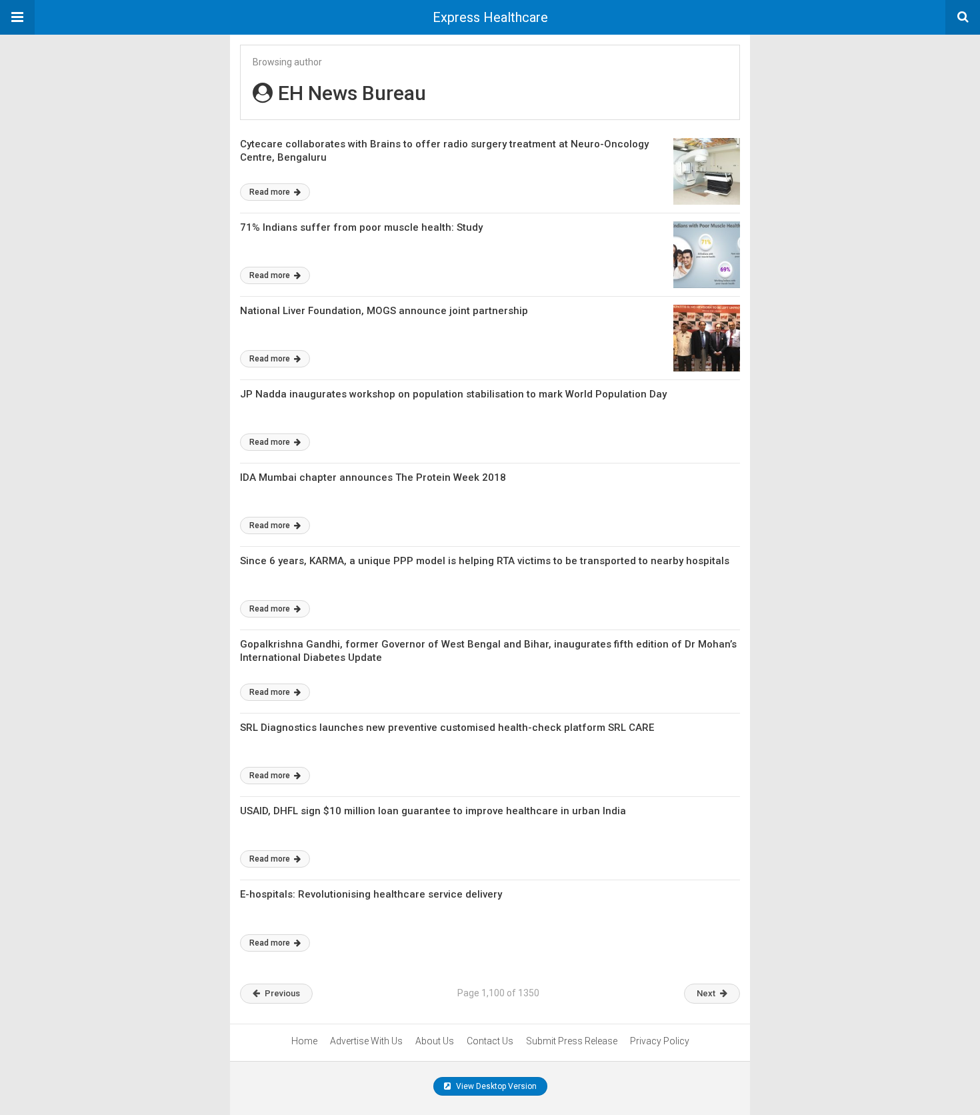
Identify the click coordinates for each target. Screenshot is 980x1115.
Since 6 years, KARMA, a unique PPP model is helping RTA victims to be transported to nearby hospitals (484, 561)
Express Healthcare (490, 17)
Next (706, 993)
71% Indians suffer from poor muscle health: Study (361, 227)
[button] (17, 17)
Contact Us (490, 1041)
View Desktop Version (495, 1086)
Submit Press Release (571, 1041)
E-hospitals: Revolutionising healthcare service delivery (371, 894)
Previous (282, 993)
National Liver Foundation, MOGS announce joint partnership (384, 311)
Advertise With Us (366, 1041)
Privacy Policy (659, 1041)
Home (304, 1041)
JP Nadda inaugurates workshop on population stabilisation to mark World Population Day (453, 394)
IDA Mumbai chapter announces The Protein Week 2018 (373, 477)
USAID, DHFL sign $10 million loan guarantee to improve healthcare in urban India (433, 811)
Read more (270, 192)
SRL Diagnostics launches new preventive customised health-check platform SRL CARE (447, 728)
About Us (434, 1041)
